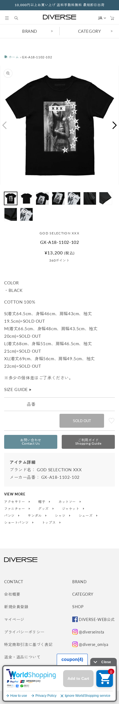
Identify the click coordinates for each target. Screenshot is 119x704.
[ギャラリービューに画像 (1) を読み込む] (10, 198)
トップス (49, 522)
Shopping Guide (88, 441)
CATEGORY (89, 31)
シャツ (60, 515)
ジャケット (71, 508)
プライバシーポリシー (24, 632)
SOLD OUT (82, 421)
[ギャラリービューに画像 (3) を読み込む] (42, 198)
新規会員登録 (16, 606)
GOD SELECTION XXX (59, 233)
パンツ (9, 515)
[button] (7, 18)
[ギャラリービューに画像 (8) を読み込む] (10, 214)
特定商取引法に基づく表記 (28, 644)
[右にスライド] (115, 125)
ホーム (13, 57)
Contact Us (30, 441)
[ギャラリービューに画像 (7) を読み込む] (105, 198)
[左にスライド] (4, 125)
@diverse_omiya (93, 644)
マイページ (14, 619)
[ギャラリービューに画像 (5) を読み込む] (74, 198)
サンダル (35, 515)
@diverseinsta (91, 632)
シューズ (86, 515)
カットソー (67, 501)
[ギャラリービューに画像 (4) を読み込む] (58, 198)
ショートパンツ (17, 522)
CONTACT (13, 581)
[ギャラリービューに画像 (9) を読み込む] (26, 214)
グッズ (44, 508)
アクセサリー (15, 501)
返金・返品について (22, 657)
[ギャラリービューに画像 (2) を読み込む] (26, 198)
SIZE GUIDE (18, 389)
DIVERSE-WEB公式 (97, 619)
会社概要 (12, 594)
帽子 (42, 501)
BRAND (29, 31)
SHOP (77, 606)
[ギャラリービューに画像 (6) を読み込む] (89, 198)
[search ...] (19, 18)
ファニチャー (15, 508)
